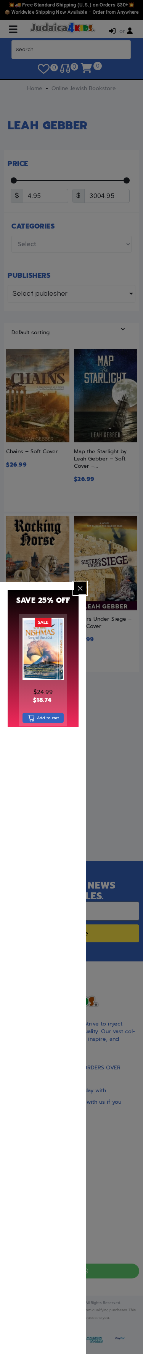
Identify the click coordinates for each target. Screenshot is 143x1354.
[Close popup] (80, 588)
